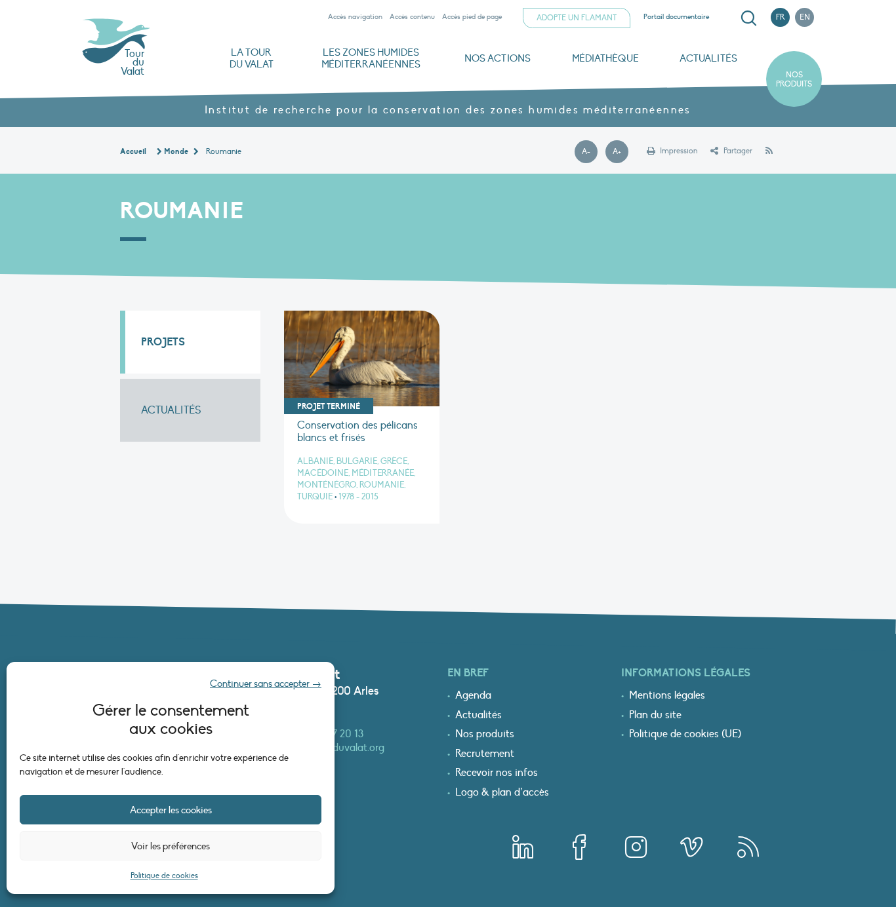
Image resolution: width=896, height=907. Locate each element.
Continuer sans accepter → (265, 683)
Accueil (133, 151)
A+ (620, 152)
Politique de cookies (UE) (685, 735)
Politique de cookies (164, 875)
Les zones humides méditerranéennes (370, 58)
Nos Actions (497, 58)
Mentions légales (667, 696)
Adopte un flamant (577, 17)
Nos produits (794, 79)
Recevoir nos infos (496, 773)
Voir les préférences (170, 846)
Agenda (473, 696)
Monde (176, 151)
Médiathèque (605, 58)
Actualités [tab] (171, 410)
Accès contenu (412, 16)
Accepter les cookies (171, 810)
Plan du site (655, 716)
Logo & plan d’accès (502, 793)
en (805, 17)
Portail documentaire (676, 16)
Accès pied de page (472, 16)
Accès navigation (355, 16)
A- (590, 152)
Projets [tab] (163, 342)
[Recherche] (748, 18)
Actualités (708, 58)
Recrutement (484, 754)
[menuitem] (746, 18)
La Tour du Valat (252, 58)
